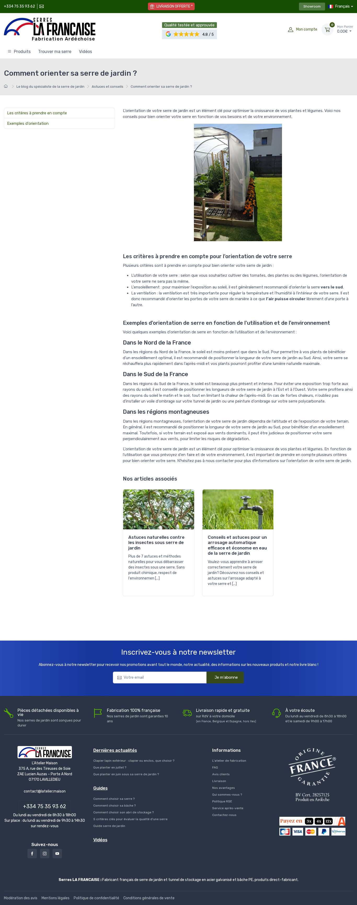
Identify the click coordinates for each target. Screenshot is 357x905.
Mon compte (306, 29)
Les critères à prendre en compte (37, 113)
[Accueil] (6, 86)
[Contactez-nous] (41, 6)
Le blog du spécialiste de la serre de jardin (50, 86)
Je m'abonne (226, 677)
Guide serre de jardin (109, 826)
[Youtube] (57, 853)
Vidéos (85, 51)
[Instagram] (44, 853)
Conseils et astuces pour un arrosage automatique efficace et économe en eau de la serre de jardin (237, 545)
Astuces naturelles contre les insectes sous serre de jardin (156, 543)
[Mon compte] (291, 29)
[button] (186, 34)
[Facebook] (32, 853)
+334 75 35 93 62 (19, 6)
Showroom (312, 6)
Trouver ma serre (54, 51)
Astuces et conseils (107, 86)
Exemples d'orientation (28, 123)
